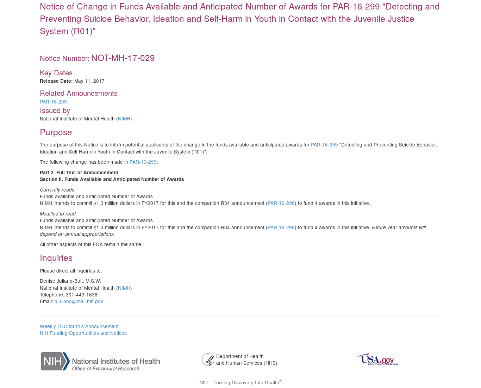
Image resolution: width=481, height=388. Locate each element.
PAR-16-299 (53, 101)
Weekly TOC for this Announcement (79, 326)
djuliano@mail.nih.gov (79, 301)
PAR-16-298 (281, 202)
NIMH (124, 118)
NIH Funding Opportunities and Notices (83, 332)
